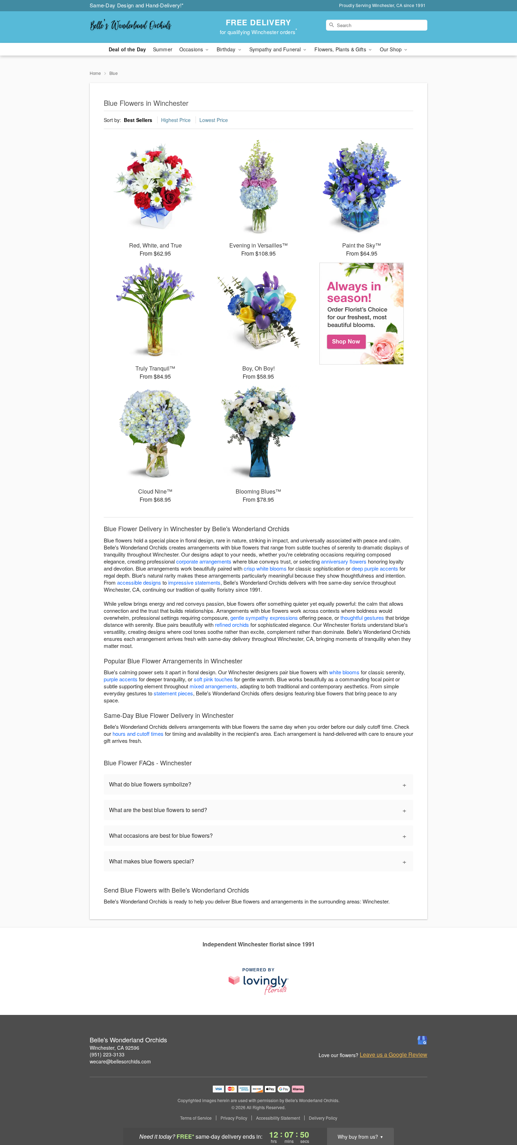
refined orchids (232, 624)
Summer (162, 49)
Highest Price (176, 119)
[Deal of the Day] (361, 314)
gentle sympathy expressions (264, 617)
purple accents (121, 679)
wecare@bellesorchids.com (120, 1061)
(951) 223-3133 (107, 1054)
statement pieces (173, 693)
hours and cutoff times (138, 733)
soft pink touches (213, 679)
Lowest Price (213, 119)
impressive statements (194, 582)
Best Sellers (138, 119)
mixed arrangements (213, 686)
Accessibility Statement (278, 1118)
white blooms (344, 672)
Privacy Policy (234, 1118)
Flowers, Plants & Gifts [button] (340, 49)
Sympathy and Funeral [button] (275, 49)
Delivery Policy (323, 1118)
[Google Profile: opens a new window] (422, 1040)
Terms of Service (196, 1118)
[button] (498, 1115)
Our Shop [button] (391, 49)
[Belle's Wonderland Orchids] (140, 27)
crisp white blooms (265, 568)
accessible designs (139, 582)
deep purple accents (375, 568)
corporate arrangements (203, 561)
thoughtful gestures (362, 617)
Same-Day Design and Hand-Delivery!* (137, 5)
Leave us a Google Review (393, 1055)
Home (95, 73)
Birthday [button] (227, 49)
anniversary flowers (343, 561)
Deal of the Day (127, 49)
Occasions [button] (191, 49)
